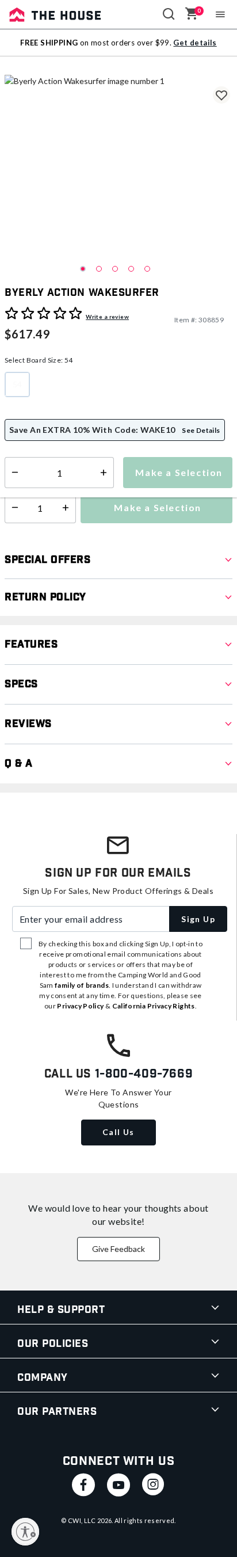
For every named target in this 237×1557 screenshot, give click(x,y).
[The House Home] (55, 14)
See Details (201, 430)
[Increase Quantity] (68, 508)
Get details (194, 42)
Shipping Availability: (47, 460)
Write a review (107, 316)
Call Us (118, 1132)
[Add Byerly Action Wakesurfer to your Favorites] (221, 95)
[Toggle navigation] (220, 14)
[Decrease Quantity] (12, 508)
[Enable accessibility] (25, 1531)
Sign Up (198, 919)
